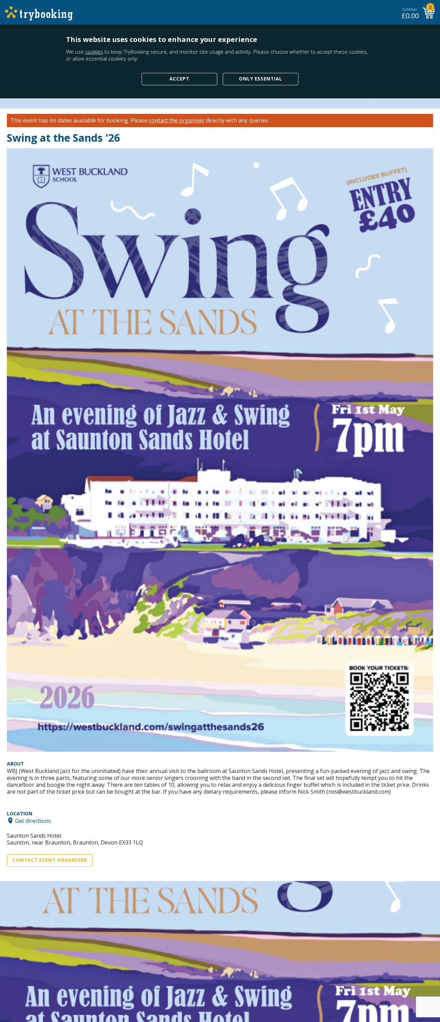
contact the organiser (177, 120)
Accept (179, 79)
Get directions (33, 820)
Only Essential (260, 79)
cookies (94, 51)
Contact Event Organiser (49, 860)
